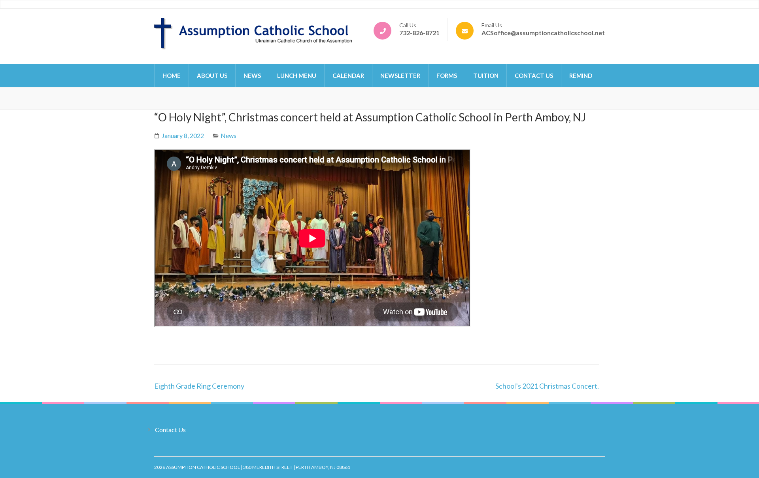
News (252, 75)
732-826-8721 (419, 32)
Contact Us (534, 75)
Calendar (348, 75)
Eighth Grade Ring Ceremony (199, 386)
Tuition (485, 75)
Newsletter (400, 75)
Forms (446, 75)
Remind (580, 75)
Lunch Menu (296, 75)
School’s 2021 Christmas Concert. (547, 386)
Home (171, 75)
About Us (212, 75)
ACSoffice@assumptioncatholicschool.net (543, 32)
